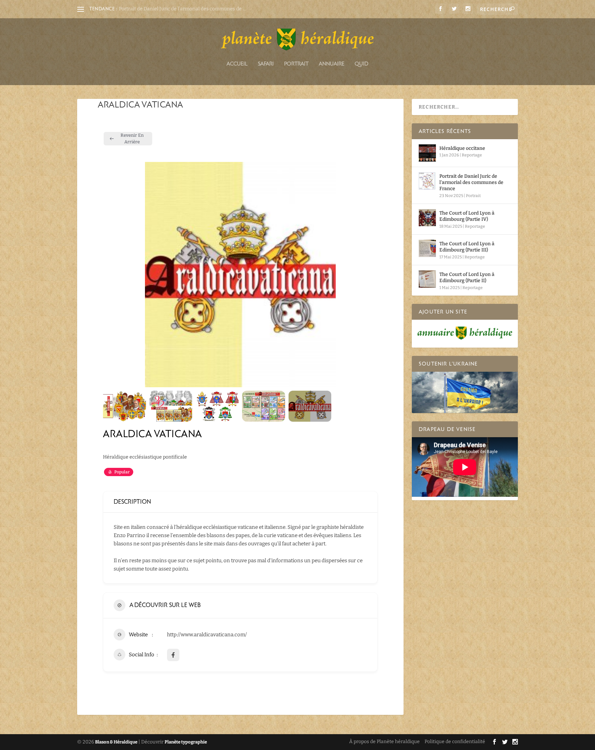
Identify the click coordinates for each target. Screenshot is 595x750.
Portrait (296, 64)
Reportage (472, 155)
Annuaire (331, 64)
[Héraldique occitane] (427, 153)
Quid (361, 64)
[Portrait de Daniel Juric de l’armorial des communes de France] (427, 180)
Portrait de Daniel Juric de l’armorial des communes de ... (182, 9)
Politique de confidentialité (455, 741)
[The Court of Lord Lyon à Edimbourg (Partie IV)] (427, 217)
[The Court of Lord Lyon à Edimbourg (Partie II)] (427, 279)
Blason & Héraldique (116, 741)
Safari (266, 64)
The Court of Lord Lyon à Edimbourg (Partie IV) (466, 216)
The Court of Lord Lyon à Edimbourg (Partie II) (466, 277)
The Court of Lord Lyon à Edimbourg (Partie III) (466, 247)
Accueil (237, 64)
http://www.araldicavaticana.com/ (207, 634)
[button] (113, 274)
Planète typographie (186, 741)
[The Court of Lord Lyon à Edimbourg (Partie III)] (427, 248)
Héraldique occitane (462, 148)
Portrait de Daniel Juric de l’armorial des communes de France (471, 182)
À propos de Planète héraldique (384, 741)
